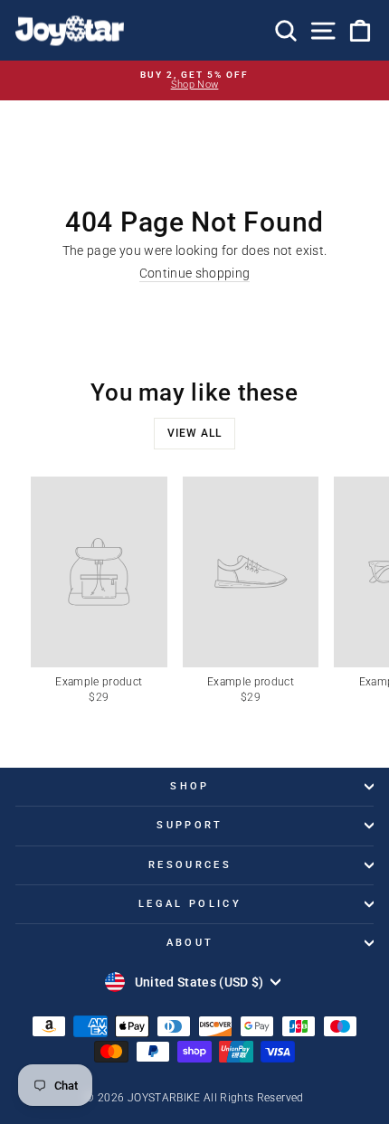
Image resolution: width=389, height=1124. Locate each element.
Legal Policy (190, 904)
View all (194, 433)
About (190, 943)
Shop (189, 786)
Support (190, 825)
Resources (190, 865)
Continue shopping (195, 273)
